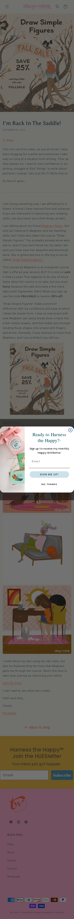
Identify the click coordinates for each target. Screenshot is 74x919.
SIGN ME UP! (49, 474)
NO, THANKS (49, 484)
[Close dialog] (70, 430)
